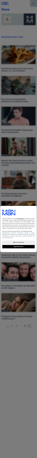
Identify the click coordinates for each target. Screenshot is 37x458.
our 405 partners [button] (20, 218)
